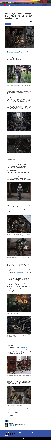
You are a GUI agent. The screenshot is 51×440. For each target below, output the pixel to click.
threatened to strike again (17, 109)
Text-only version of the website (31, 432)
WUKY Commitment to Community (22, 432)
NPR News (6, 10)
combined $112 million (24, 347)
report (12, 339)
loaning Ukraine (19, 272)
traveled (13, 281)
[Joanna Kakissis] (6, 425)
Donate (45, 1)
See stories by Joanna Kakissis (12, 425)
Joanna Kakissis (9, 21)
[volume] (7, 5)
